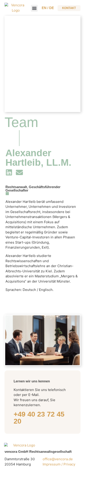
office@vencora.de (58, 459)
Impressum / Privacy (59, 464)
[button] (34, 8)
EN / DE (48, 8)
